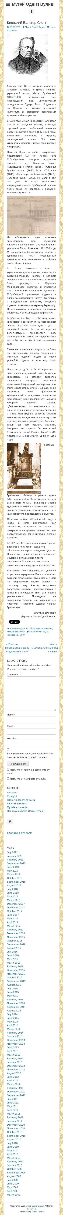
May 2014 (12, 1021)
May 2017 (12, 918)
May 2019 (12, 870)
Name (11, 714)
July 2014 (12, 1014)
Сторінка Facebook (19, 833)
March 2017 (13, 925)
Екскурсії (12, 796)
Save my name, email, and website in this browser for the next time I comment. (30, 755)
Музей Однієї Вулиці (33, 4)
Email (11, 726)
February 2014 (15, 1032)
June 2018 (13, 892)
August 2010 (14, 1139)
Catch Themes (38, 1212)
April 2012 (12, 1080)
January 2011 (14, 1121)
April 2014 (12, 1025)
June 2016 (13, 955)
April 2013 (12, 1051)
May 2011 (12, 1106)
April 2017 (12, 922)
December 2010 (16, 1124)
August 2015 (14, 984)
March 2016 (13, 962)
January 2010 (14, 1165)
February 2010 (15, 1161)
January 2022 (14, 856)
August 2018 (14, 885)
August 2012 (14, 1073)
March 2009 (13, 1194)
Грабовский (12, 635)
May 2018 (12, 896)
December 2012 (16, 1065)
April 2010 (12, 1154)
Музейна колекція (16, 631)
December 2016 (16, 933)
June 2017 (13, 914)
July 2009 (12, 1180)
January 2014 (14, 1036)
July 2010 (12, 1143)
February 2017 (15, 929)
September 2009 (16, 1172)
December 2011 (16, 1091)
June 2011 (13, 1102)
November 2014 (16, 1003)
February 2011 (15, 1117)
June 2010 (13, 1146)
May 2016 (12, 959)
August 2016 (14, 948)
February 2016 (15, 966)
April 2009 (12, 1191)
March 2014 (13, 1029)
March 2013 (13, 1054)
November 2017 (16, 907)
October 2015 (14, 977)
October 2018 (14, 878)
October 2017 (14, 911)
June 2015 (13, 992)
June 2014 (13, 1018)
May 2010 (12, 1150)
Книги (22, 635)
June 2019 (13, 867)
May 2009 (12, 1187)
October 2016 (14, 940)
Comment (12, 674)
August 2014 (14, 1010)
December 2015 (16, 970)
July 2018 (12, 889)
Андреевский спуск (38, 631)
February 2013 (15, 1058)
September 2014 (16, 1006)
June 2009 (13, 1183)
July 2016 (12, 951)
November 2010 (16, 1128)
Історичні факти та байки (22, 628)
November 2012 (16, 1069)
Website (11, 738)
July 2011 (12, 1099)
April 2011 (12, 1110)
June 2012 (13, 1076)
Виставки (12, 792)
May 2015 (12, 995)
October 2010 (14, 1132)
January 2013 (14, 1062)
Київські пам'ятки (44, 628)
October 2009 (14, 1168)
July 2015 (12, 988)
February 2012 (15, 1087)
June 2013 (13, 1047)
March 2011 (13, 1113)
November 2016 (16, 937)
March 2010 (13, 1157)
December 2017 (16, 903)
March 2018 (13, 900)
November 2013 (16, 1043)
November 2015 (16, 973)
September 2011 (16, 1095)
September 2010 (16, 1135)
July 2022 (12, 852)
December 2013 (16, 1040)
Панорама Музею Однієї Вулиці (25, 810)
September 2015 (16, 981)
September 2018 (16, 881)
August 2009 (14, 1176)
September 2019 (16, 863)
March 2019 (13, 874)
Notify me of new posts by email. (28, 778)
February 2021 (15, 859)
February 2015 (15, 999)
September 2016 (16, 944)
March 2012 (13, 1084)
